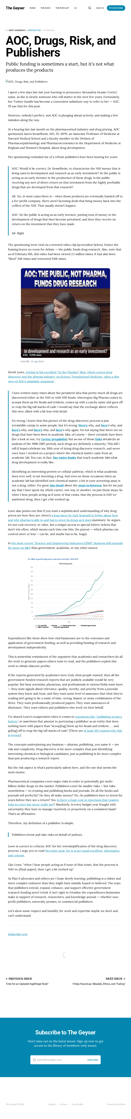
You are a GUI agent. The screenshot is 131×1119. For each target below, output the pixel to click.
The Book (45, 8)
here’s (16, 430)
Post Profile (77, 1104)
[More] (75, 8)
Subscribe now (18, 934)
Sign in (100, 8)
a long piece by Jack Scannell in (73, 515)
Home (32, 8)
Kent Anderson (17, 30)
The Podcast (62, 8)
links (98, 439)
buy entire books (64, 457)
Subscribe (117, 8)
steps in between (90, 485)
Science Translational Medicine (81, 377)
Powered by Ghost (116, 1104)
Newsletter (34, 30)
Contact (52, 1104)
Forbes (99, 515)
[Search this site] (89, 8)
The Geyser (15, 8)
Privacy (63, 1104)
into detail (57, 485)
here (104, 425)
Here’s (83, 425)
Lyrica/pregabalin (53, 439)
